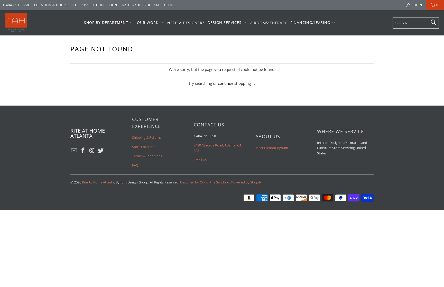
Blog (168, 5)
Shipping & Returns (146, 137)
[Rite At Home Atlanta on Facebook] (83, 150)
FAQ (135, 165)
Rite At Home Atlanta (98, 182)
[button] (109, 22)
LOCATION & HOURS (51, 5)
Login (417, 5)
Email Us (200, 160)
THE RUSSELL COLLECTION (95, 5)
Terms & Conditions (147, 156)
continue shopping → (237, 83)
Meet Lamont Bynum (271, 147)
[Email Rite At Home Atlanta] (74, 150)
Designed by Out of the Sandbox (205, 182)
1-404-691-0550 (16, 5)
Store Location (143, 146)
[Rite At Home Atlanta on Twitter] (101, 150)
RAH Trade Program (140, 5)
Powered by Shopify (246, 182)
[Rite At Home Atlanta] (16, 23)
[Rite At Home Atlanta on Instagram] (92, 150)
